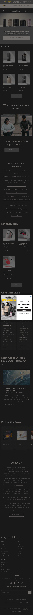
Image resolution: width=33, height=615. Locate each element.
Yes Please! (24, 310)
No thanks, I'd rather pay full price (24, 313)
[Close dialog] (31, 296)
